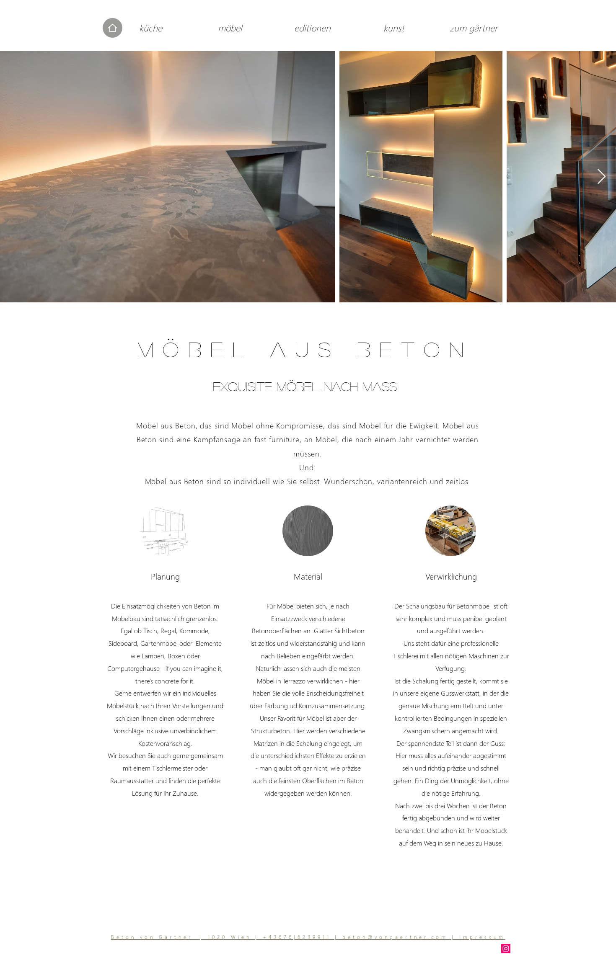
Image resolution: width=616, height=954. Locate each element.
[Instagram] (505, 948)
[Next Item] (601, 177)
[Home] (112, 28)
